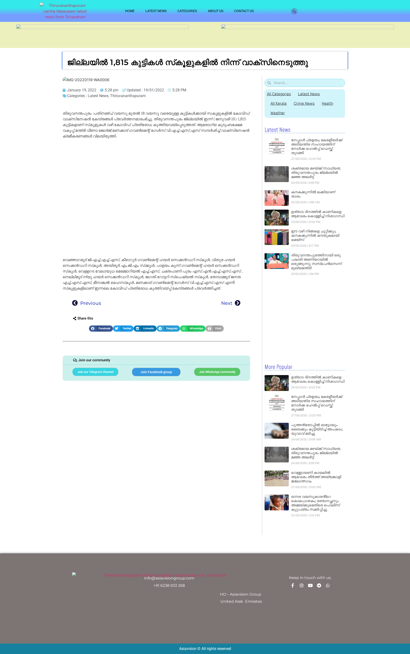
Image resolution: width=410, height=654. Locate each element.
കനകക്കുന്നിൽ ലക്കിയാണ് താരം (313, 194)
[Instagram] (301, 585)
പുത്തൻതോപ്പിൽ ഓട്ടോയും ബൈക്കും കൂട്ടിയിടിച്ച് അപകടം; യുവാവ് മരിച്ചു (317, 429)
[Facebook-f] (293, 585)
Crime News (304, 103)
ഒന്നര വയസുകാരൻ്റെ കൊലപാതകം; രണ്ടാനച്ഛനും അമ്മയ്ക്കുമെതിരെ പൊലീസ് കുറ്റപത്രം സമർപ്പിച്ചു (315, 503)
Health (327, 103)
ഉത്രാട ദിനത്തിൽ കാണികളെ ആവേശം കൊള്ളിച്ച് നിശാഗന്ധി (318, 213)
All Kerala (278, 103)
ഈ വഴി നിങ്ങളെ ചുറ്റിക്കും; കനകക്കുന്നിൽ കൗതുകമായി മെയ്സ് (315, 235)
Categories (187, 11)
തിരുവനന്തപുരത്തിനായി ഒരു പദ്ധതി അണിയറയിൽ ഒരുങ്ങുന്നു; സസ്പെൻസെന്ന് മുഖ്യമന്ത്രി (316, 261)
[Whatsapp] (328, 585)
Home (130, 11)
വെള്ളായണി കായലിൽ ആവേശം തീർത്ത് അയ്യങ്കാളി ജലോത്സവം (316, 476)
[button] (294, 11)
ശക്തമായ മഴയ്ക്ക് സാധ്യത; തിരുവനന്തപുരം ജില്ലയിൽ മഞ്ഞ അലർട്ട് (315, 172)
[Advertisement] (156, 175)
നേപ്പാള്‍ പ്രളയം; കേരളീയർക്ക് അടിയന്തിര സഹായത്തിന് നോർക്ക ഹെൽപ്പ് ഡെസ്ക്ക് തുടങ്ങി (316, 146)
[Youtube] (310, 585)
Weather (277, 113)
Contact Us (244, 11)
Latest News (156, 11)
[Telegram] (319, 585)
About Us (215, 11)
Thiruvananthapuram (128, 96)
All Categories (279, 94)
